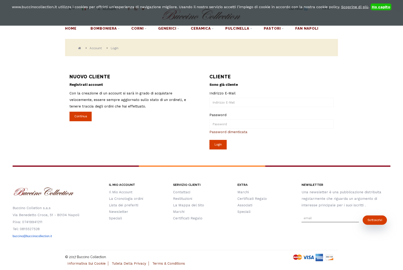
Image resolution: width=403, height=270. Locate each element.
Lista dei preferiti (123, 205)
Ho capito (381, 7)
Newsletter (118, 212)
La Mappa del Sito (188, 205)
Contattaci (181, 192)
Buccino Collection (91, 257)
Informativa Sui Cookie (86, 263)
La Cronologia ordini (126, 199)
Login (114, 48)
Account (96, 48)
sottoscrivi (375, 220)
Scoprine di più (354, 7)
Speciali (115, 218)
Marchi (178, 212)
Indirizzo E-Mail (222, 93)
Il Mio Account (120, 192)
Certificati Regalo (187, 218)
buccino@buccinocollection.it (32, 236)
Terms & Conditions (168, 263)
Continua (80, 116)
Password (217, 115)
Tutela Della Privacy (129, 263)
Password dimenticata (228, 132)
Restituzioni (182, 199)
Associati (244, 205)
